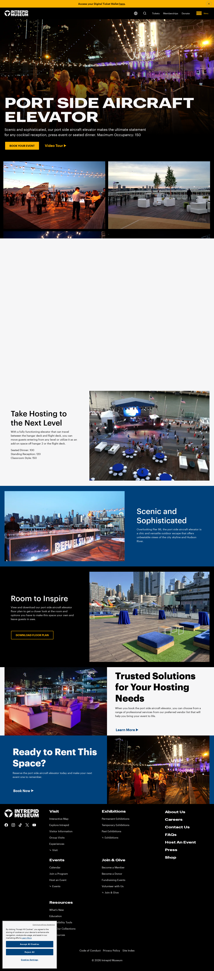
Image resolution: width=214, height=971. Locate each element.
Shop (170, 857)
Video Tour (54, 146)
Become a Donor (112, 873)
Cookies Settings (29, 960)
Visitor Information (60, 831)
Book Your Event (22, 145)
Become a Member (113, 867)
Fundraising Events (113, 880)
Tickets (156, 13)
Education (55, 916)
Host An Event (180, 842)
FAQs (171, 835)
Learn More (125, 730)
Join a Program (58, 873)
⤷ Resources (57, 934)
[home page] (16, 13)
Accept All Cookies (29, 944)
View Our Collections (62, 928)
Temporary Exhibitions (115, 825)
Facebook (6, 825)
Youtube (34, 825)
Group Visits (57, 837)
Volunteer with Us (113, 886)
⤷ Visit (53, 850)
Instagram (13, 825)
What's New (56, 909)
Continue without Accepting (44, 925)
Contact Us (177, 827)
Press (171, 850)
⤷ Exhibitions (110, 837)
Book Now (21, 791)
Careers (174, 819)
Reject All (30, 952)
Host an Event (57, 880)
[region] (29, 945)
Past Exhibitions (111, 831)
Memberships (170, 13)
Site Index (128, 950)
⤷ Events (54, 886)
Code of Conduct (90, 950)
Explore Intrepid (59, 825)
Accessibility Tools (60, 922)
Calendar (55, 867)
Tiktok (20, 825)
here (122, 3)
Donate (186, 13)
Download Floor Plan (32, 635)
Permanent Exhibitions (115, 818)
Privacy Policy (111, 950)
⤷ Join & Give (110, 892)
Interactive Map (58, 818)
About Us (175, 812)
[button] (145, 13)
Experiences (56, 843)
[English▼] (135, 13)
